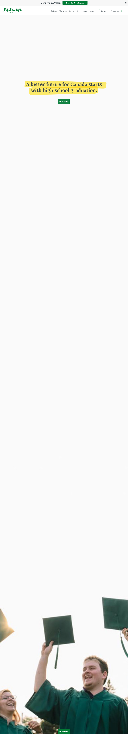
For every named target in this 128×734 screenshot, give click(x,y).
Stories (71, 11)
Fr (122, 11)
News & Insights (82, 11)
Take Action (115, 11)
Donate (103, 11)
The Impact (63, 11)
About (92, 11)
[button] (64, 3)
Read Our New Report (75, 3)
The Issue (53, 11)
